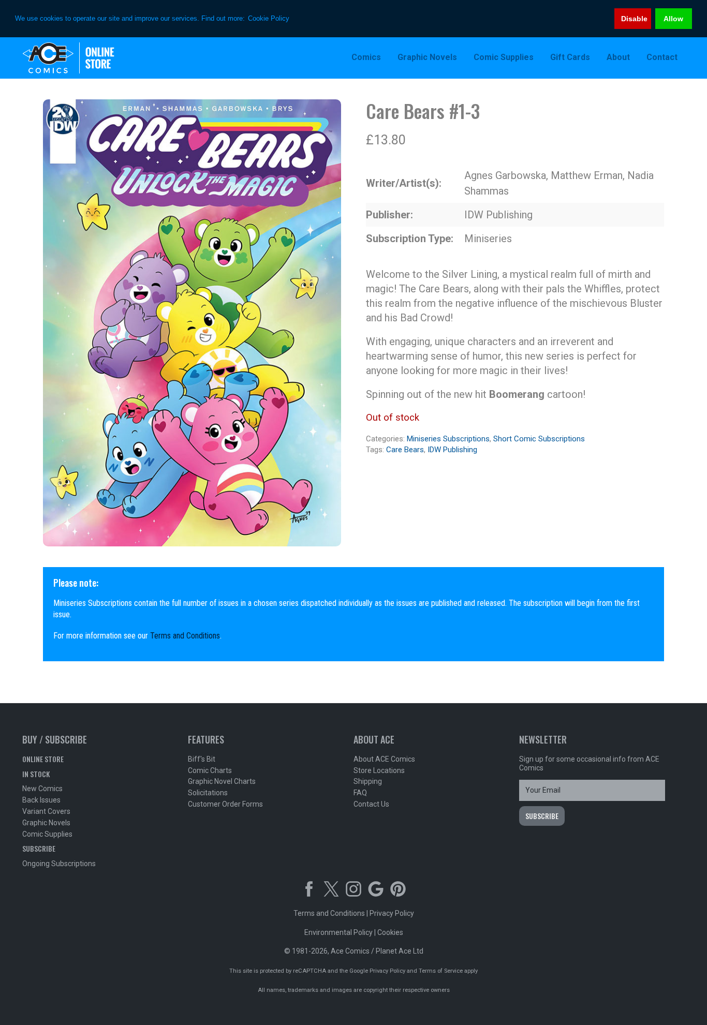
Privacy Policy (392, 913)
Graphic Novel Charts (222, 781)
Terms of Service (441, 971)
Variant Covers (46, 811)
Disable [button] (634, 18)
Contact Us (371, 804)
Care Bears (405, 449)
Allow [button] (673, 18)
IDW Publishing (452, 449)
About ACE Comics (384, 759)
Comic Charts (210, 770)
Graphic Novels (46, 823)
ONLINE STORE (43, 758)
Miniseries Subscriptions (448, 438)
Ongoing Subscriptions (59, 863)
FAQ (360, 793)
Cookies (390, 932)
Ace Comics (89, 57)
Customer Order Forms (225, 804)
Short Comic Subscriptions (539, 438)
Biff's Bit (201, 759)
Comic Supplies (47, 834)
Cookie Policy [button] (268, 18)
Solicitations (208, 793)
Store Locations (379, 770)
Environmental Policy (338, 932)
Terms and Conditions (185, 636)
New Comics (42, 788)
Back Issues (41, 800)
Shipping (368, 781)
